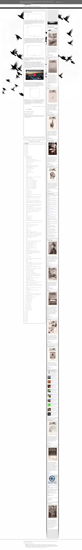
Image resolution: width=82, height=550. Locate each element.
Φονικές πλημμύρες (28, 219)
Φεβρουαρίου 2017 (28, 308)
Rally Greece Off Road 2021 (54, 403)
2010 (26, 318)
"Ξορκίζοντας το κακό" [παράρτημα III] (31, 186)
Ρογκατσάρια (28, 189)
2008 (26, 320)
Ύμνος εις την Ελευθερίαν (29, 245)
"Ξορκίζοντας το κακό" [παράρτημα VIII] (31, 180)
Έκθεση (27, 175)
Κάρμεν (27, 286)
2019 (26, 152)
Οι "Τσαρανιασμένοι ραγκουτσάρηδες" (31, 159)
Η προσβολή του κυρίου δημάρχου (53, 380)
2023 (26, 148)
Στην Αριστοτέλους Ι (29, 193)
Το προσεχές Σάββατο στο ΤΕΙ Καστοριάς (31, 236)
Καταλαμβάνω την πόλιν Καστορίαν (31, 246)
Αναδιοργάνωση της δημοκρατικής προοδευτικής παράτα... (34, 287)
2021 (26, 150)
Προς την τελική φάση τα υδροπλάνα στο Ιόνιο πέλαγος (33, 264)
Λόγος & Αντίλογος (28, 164)
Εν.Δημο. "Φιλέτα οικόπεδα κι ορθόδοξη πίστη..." (32, 224)
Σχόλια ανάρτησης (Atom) (36, 141)
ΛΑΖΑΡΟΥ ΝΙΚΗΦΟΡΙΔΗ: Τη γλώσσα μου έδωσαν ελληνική (34, 285)
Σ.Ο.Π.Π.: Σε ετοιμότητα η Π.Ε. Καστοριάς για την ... (33, 197)
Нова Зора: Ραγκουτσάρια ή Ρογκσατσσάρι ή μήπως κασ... (33, 160)
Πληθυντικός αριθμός (53, 412)
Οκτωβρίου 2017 (28, 299)
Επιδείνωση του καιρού (29, 265)
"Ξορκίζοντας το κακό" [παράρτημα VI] (31, 182)
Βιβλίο (27, 213)
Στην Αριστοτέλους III (29, 190)
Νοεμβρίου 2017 (28, 157)
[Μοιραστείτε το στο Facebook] (30, 109)
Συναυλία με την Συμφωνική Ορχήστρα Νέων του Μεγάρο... (34, 258)
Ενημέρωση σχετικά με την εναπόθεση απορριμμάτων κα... (34, 207)
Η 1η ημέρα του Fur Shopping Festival (31, 280)
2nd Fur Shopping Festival (29, 298)
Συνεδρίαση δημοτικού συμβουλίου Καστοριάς (32, 211)
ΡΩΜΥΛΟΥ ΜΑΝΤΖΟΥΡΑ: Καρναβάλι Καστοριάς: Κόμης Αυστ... (33, 203)
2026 (26, 144)
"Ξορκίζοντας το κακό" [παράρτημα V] (31, 183)
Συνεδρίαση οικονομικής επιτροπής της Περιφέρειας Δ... (33, 205)
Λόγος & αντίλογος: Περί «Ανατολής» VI (53, 408)
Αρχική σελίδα (34, 138)
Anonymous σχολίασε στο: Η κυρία (51, 218)
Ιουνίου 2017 (28, 304)
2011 (26, 317)
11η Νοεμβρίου (28, 249)
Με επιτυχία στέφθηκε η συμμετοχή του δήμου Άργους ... (33, 252)
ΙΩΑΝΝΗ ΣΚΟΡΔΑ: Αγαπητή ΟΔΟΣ (54, 395)
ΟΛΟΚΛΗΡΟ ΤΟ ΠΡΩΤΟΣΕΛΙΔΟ (51, 526)
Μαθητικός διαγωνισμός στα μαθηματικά (31, 242)
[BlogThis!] (28, 109)
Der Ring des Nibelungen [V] (29, 167)
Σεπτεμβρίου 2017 (28, 300)
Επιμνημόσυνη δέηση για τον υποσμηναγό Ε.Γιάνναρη (33, 235)
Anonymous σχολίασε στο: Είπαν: (51, 225)
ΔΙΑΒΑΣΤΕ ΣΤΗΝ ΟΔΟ (29, 158)
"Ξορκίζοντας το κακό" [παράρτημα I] (31, 188)
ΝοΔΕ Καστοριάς (28, 212)
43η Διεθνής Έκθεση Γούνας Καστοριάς (31, 244)
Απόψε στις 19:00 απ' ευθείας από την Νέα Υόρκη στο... (33, 210)
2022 (26, 149)
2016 (26, 311)
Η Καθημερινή (49, 495)
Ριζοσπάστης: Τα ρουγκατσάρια (30, 161)
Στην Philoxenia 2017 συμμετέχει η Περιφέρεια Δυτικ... (33, 251)
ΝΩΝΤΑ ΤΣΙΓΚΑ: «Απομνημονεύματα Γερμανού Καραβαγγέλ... (32, 278)
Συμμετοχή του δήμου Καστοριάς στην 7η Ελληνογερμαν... (34, 204)
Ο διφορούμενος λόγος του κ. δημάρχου (31, 231)
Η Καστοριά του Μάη (29, 259)
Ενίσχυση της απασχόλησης (29, 270)
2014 (26, 313)
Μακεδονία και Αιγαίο (29, 276)
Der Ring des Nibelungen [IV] (29, 206)
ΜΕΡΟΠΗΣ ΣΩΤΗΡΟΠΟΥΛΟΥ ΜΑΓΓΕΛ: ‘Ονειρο (32, 166)
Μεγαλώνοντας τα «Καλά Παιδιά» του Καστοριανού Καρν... (34, 222)
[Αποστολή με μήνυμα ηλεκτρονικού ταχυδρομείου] (27, 109)
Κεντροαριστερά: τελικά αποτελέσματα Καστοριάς (33, 200)
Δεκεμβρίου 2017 (28, 156)
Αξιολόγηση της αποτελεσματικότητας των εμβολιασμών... (34, 194)
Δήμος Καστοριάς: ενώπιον (54, 399)
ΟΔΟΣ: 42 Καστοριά (28, 230)
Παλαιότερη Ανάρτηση (41, 138)
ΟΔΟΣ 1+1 (27, 229)
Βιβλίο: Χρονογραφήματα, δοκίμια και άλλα (32, 250)
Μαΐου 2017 (27, 305)
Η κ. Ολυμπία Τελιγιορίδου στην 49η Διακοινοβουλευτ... (33, 275)
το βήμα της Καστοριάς (50, 54)
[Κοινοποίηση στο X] (29, 109)
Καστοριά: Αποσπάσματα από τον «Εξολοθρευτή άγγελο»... (34, 201)
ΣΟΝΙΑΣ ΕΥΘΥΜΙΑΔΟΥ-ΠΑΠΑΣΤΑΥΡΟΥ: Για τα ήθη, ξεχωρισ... (33, 267)
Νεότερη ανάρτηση (27, 138)
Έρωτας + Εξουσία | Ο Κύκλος (30, 179)
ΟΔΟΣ (48, 84)
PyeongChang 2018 (28, 288)
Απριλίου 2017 (28, 306)
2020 (26, 151)
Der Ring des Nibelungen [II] (29, 279)
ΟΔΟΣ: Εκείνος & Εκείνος (29, 237)
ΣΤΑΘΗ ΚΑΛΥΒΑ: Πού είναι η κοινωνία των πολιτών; (54, 389)
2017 (26, 155)
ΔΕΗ (26, 238)
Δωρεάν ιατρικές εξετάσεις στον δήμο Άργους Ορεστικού (33, 293)
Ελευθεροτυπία (49, 500)
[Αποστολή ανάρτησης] (26, 109)
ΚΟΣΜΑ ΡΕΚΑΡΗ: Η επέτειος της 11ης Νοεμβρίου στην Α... (34, 196)
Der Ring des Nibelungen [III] (29, 243)
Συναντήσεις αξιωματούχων (30, 168)
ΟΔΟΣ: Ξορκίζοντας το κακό (29, 172)
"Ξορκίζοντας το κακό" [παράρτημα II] (31, 187)
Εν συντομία (27, 223)
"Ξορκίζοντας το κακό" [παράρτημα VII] (31, 181)
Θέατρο (27, 173)
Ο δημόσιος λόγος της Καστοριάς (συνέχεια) (32, 165)
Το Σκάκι (27, 214)
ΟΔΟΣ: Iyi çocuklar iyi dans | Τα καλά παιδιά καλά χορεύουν (54, 371)
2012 (26, 316)
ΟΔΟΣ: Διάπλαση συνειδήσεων (30, 269)
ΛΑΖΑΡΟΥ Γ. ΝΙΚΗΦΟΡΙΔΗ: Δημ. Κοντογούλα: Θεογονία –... (34, 232)
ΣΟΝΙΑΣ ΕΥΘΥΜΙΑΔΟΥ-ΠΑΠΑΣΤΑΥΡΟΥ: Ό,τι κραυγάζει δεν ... (34, 221)
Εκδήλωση (27, 174)
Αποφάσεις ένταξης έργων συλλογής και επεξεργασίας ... (34, 284)
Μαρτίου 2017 (28, 307)
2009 (26, 319)
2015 (26, 312)
